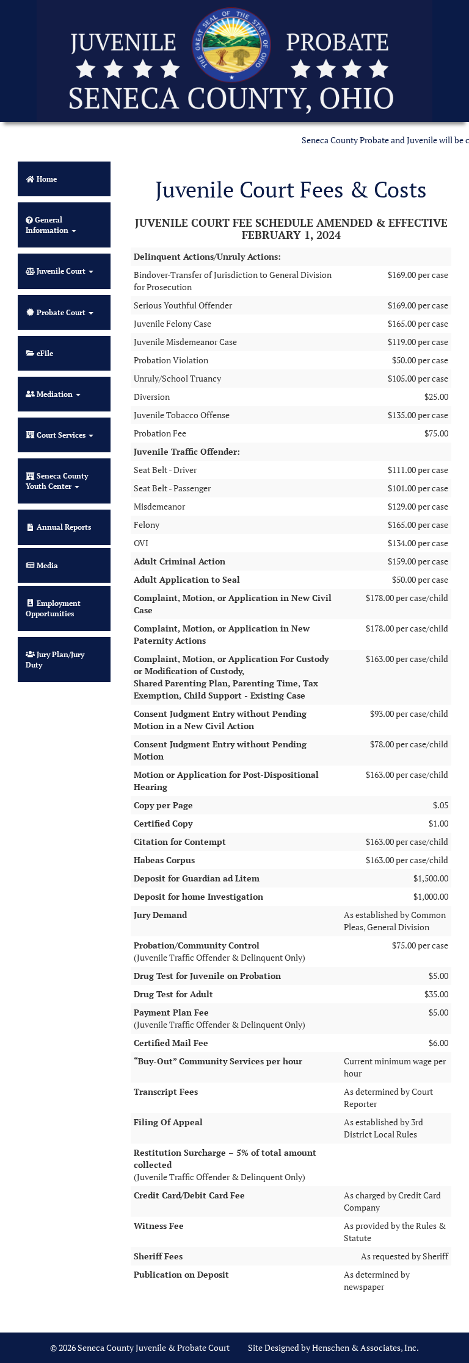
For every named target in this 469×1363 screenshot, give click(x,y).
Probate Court (61, 312)
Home (46, 178)
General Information (48, 225)
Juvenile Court (61, 271)
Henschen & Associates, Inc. (365, 1347)
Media (46, 565)
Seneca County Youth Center (57, 481)
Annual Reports (73, 533)
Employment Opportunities (64, 615)
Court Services (61, 435)
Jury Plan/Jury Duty (55, 659)
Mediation (55, 394)
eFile (55, 359)
